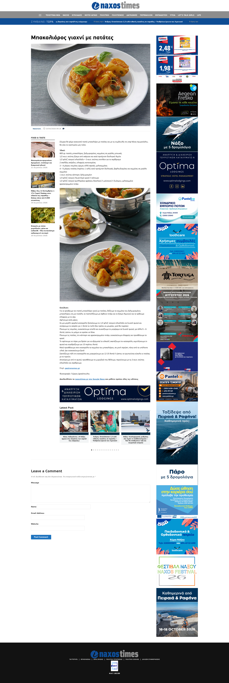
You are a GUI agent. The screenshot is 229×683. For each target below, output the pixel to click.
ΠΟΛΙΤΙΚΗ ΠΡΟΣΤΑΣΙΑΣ (114, 659)
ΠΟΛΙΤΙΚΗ (104, 15)
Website (34, 524)
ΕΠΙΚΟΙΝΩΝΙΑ (85, 659)
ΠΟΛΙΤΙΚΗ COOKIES (132, 659)
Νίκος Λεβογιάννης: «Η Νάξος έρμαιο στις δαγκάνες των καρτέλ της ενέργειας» (74, 439)
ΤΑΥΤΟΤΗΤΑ (73, 659)
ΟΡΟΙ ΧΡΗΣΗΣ (98, 659)
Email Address (37, 513)
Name (33, 506)
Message (35, 482)
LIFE (199, 15)
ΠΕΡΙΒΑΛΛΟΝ (146, 15)
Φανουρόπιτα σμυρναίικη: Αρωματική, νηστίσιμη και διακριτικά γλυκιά (41, 162)
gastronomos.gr (72, 368)
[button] (147, 430)
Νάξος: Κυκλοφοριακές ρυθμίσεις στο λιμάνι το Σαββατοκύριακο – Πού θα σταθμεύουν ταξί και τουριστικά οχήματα (135, 440)
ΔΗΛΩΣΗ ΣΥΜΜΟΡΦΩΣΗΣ (151, 659)
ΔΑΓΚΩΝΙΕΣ (132, 15)
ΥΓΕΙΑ (172, 15)
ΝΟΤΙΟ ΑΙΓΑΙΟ (91, 15)
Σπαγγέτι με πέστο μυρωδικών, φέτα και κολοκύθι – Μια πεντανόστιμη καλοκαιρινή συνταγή (43, 229)
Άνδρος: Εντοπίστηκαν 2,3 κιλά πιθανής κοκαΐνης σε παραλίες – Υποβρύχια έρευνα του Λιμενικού (105, 22)
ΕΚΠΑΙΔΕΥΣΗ (161, 15)
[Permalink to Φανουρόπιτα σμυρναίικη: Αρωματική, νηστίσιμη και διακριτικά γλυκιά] (43, 150)
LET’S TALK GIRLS (186, 15)
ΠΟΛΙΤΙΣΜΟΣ (118, 15)
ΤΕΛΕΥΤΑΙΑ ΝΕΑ (53, 15)
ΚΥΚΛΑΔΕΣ (77, 15)
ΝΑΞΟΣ (66, 15)
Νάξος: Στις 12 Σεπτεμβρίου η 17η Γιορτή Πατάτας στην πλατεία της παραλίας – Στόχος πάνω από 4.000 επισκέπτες (42, 195)
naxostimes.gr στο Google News (90, 379)
